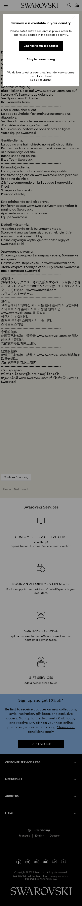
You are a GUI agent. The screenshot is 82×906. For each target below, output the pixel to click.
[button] (73, 18)
